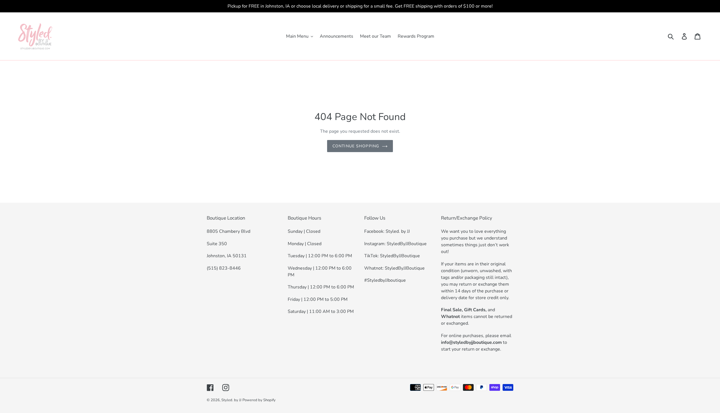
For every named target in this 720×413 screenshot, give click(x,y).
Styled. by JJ (231, 400)
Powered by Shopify (259, 400)
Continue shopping (355, 146)
